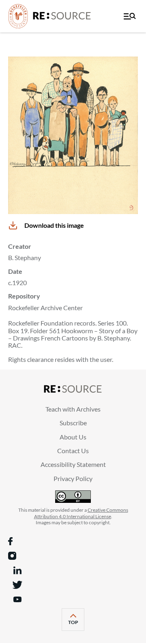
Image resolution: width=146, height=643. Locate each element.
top (76, 624)
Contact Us (73, 450)
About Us (73, 437)
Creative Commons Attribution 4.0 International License (81, 513)
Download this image (54, 225)
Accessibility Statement (73, 464)
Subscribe (73, 423)
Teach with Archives (73, 409)
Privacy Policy (73, 478)
